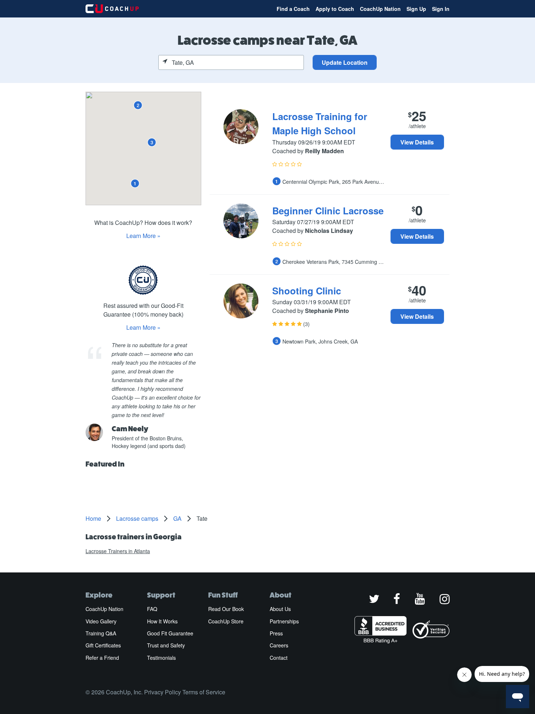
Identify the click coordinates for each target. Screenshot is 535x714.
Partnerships (284, 621)
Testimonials (161, 657)
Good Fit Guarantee (170, 633)
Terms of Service (203, 692)
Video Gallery (101, 621)
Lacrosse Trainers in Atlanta (118, 551)
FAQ (152, 608)
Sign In (440, 8)
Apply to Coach (335, 8)
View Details (417, 142)
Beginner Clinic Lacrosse (328, 210)
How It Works (162, 621)
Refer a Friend (102, 657)
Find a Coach (293, 8)
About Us (280, 608)
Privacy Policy (162, 692)
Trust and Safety (166, 645)
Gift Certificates (103, 645)
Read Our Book (226, 608)
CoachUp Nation (380, 8)
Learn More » (143, 235)
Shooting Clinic (306, 290)
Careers (279, 645)
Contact (279, 657)
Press (276, 633)
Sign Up (416, 8)
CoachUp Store (225, 621)
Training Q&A (101, 633)
